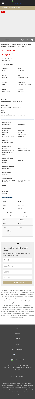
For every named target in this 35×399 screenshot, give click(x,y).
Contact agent (6, 39)
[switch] (22, 40)
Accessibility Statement (12, 367)
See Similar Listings (8, 64)
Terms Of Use (10, 365)
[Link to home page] (17, 3)
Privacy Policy (22, 365)
